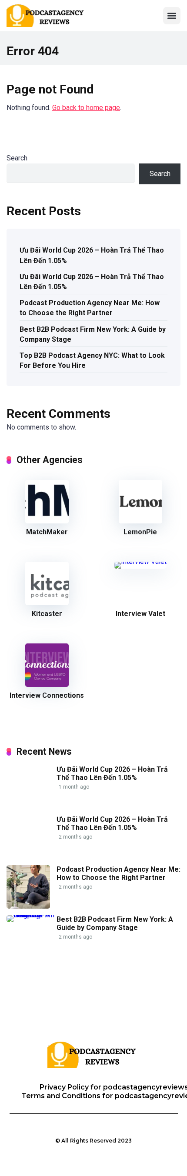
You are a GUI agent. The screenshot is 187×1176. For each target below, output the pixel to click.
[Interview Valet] (140, 561)
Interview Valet (140, 614)
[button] (171, 15)
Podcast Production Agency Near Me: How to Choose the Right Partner (90, 308)
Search (17, 158)
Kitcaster (47, 614)
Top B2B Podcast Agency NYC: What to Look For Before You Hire (92, 360)
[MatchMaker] (47, 521)
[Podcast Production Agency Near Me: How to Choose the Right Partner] (28, 906)
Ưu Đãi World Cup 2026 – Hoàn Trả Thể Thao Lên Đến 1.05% (92, 255)
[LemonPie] (140, 521)
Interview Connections (47, 695)
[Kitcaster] (47, 603)
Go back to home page (86, 107)
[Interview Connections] (47, 684)
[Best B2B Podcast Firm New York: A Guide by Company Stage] (32, 915)
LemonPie (140, 532)
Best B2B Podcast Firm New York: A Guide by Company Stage (93, 334)
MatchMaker (47, 532)
